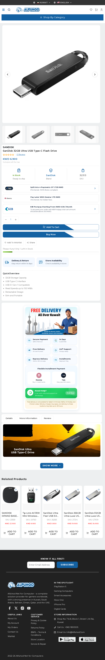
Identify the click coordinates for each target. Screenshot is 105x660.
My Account (13, 623)
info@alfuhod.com (75, 632)
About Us (12, 618)
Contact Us (13, 632)
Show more (50, 465)
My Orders (13, 627)
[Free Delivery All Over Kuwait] (51, 321)
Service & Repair (38, 644)
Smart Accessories (62, 595)
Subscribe (67, 565)
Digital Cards (60, 609)
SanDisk (8, 147)
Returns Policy (37, 628)
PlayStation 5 (60, 586)
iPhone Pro (59, 604)
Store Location (38, 639)
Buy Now (51, 234)
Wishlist (11, 636)
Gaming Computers (63, 591)
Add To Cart (52, 227)
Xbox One (59, 600)
